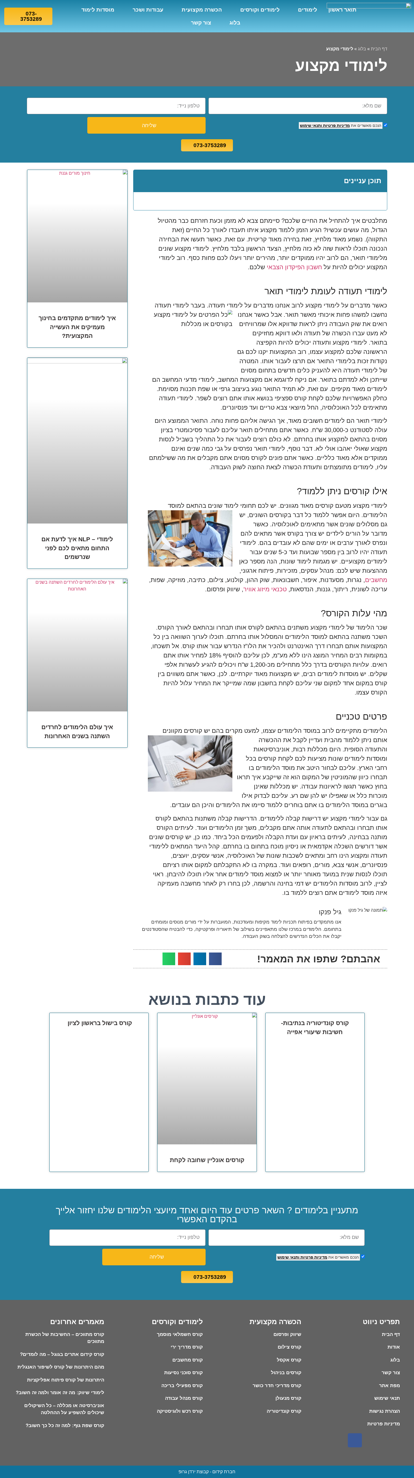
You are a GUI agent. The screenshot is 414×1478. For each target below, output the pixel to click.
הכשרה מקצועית (202, 10)
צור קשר (201, 23)
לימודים (307, 10)
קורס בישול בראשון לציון (99, 1023)
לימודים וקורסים (260, 10)
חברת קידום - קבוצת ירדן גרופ (207, 1471)
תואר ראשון (342, 10)
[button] (141, 180)
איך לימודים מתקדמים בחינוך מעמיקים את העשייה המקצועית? (77, 327)
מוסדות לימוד (97, 10)
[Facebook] (355, 1440)
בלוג (235, 23)
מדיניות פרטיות (336, 125)
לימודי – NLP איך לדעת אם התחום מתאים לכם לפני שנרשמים (77, 548)
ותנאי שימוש (311, 125)
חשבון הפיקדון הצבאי (294, 267)
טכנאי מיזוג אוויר (265, 589)
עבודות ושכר (148, 10)
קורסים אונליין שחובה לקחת (207, 1160)
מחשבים (376, 579)
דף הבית (379, 48)
